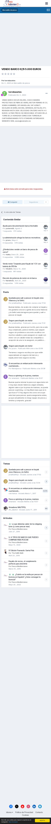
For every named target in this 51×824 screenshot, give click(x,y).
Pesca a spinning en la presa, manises (24, 376)
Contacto (39, 812)
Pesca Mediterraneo (19, 529)
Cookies (25, 815)
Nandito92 (10, 281)
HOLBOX (9, 269)
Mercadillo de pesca (22, 83)
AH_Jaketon (13, 510)
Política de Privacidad (24, 812)
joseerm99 (10, 228)
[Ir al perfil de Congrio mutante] (46, 250)
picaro (8, 240)
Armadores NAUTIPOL (17, 507)
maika (8, 254)
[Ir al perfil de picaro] (46, 227)
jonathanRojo (17, 303)
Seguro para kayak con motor (21, 321)
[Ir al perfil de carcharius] (5, 489)
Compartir (13, 202)
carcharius (13, 493)
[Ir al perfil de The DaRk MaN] (5, 551)
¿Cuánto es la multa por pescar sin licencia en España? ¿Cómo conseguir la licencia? (26, 577)
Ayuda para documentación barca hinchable (20, 226)
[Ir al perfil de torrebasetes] (4, 93)
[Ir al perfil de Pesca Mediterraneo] (5, 525)
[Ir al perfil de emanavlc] (5, 377)
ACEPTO (42, 820)
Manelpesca (16, 368)
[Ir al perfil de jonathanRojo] (5, 299)
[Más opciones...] (46, 93)
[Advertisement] (25, 40)
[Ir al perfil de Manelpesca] (5, 364)
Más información (13, 822)
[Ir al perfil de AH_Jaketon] (5, 508)
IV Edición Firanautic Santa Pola (21, 550)
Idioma (9, 812)
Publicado (17, 95)
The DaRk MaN (17, 553)
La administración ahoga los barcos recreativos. (22, 238)
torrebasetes (10, 81)
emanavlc (15, 378)
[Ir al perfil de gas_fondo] (46, 279)
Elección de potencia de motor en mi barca (20, 278)
